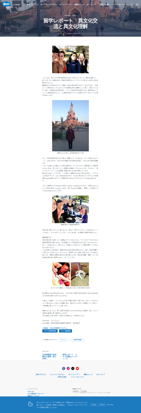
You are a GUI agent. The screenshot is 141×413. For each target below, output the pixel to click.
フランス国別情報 (65, 331)
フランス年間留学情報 (50, 331)
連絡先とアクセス (33, 396)
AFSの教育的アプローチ (35, 394)
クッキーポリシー (79, 402)
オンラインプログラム (57, 374)
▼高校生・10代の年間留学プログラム (54, 328)
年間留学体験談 (67, 15)
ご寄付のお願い (62, 377)
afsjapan (69, 33)
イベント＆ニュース (77, 377)
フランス (74, 15)
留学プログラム (41, 374)
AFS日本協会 (6, 5)
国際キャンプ (88, 374)
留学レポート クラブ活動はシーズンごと (70, 356)
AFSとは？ (31, 391)
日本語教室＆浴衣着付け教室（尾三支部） (49, 356)
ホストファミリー (74, 374)
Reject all (102, 404)
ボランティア (100, 374)
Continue (94, 404)
